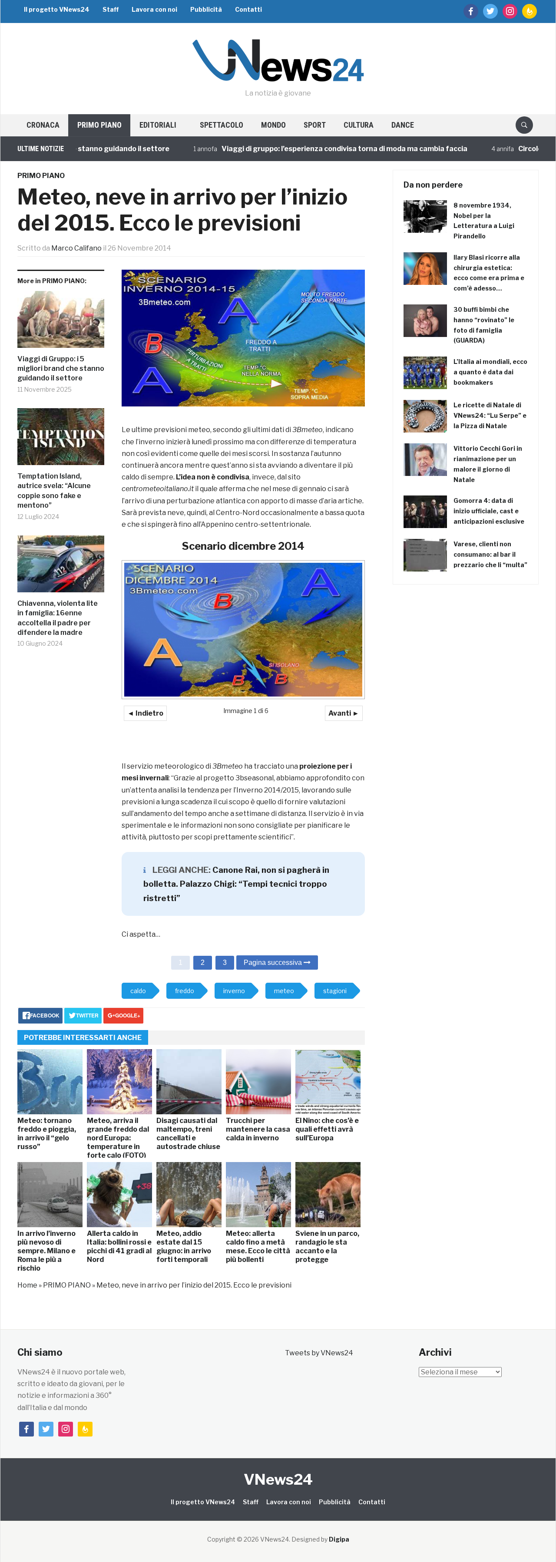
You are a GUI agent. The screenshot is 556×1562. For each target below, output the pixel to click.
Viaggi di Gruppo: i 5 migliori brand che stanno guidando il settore (60, 369)
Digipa (339, 1539)
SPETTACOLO (221, 124)
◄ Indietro (145, 713)
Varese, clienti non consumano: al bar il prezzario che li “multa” (490, 554)
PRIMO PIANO (99, 124)
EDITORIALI (157, 124)
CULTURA (359, 124)
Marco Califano (76, 248)
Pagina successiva (274, 962)
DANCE (402, 124)
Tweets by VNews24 (319, 1353)
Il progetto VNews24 (56, 9)
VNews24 (278, 1479)
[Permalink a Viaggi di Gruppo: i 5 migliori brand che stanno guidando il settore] (60, 322)
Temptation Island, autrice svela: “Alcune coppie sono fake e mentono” (54, 490)
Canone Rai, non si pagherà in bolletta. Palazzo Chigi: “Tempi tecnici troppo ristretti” (236, 884)
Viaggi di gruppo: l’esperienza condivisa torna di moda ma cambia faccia (314, 149)
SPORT (315, 124)
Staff (111, 9)
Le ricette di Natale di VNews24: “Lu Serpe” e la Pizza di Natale (489, 415)
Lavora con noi (154, 9)
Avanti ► (343, 713)
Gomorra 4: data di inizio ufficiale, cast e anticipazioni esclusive (488, 511)
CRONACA (43, 124)
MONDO (273, 124)
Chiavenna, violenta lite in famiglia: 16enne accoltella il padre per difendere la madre (57, 618)
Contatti (248, 9)
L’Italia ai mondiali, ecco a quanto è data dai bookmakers (490, 372)
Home (27, 1285)
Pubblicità (206, 9)
